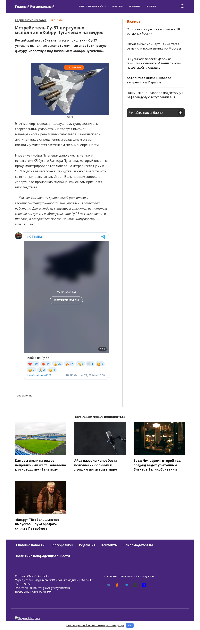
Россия (117, 6)
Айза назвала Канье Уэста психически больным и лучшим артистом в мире (95, 465)
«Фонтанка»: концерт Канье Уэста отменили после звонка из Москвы (154, 46)
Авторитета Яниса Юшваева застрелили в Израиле (149, 80)
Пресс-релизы (61, 545)
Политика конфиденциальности (43, 556)
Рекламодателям (138, 545)
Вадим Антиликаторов (30, 20)
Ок (129, 625)
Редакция (87, 545)
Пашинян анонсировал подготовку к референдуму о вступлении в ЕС (155, 95)
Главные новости (30, 545)
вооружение (24, 395)
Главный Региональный (34, 6)
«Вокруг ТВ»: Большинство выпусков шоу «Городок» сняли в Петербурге (37, 524)
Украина (135, 6)
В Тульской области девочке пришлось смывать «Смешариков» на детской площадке (154, 63)
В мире (151, 6)
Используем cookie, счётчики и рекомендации (95, 625)
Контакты (109, 545)
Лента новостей (91, 6)
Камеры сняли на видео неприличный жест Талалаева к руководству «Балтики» (40, 465)
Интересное (74, 67)
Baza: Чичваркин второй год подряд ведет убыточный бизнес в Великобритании (157, 465)
